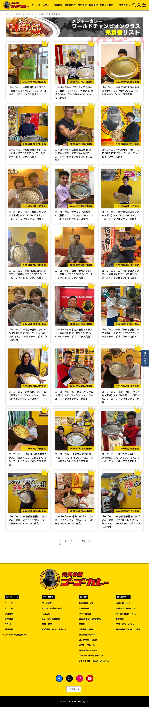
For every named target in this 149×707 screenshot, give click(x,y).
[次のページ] (89, 541)
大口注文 (46, 613)
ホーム (8, 14)
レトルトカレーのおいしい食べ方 (94, 660)
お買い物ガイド (123, 603)
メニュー (9, 608)
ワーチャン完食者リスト (16, 634)
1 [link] (60, 541)
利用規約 (120, 618)
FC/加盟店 (47, 603)
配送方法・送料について (127, 608)
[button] (125, 5)
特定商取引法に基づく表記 (128, 629)
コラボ (8, 624)
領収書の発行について (126, 613)
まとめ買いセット (87, 634)
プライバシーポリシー (126, 624)
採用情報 (9, 629)
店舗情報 (9, 613)
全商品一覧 (84, 608)
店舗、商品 (47, 624)
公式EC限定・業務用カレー (91, 618)
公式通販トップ (86, 603)
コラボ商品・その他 (88, 639)
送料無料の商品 (86, 629)
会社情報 (9, 618)
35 (83, 541)
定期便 (82, 624)
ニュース (9, 603)
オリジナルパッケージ (52, 608)
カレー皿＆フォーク (88, 650)
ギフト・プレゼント (88, 645)
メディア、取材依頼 (51, 618)
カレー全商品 (85, 613)
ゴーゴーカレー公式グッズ (91, 655)
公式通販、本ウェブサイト (54, 629)
